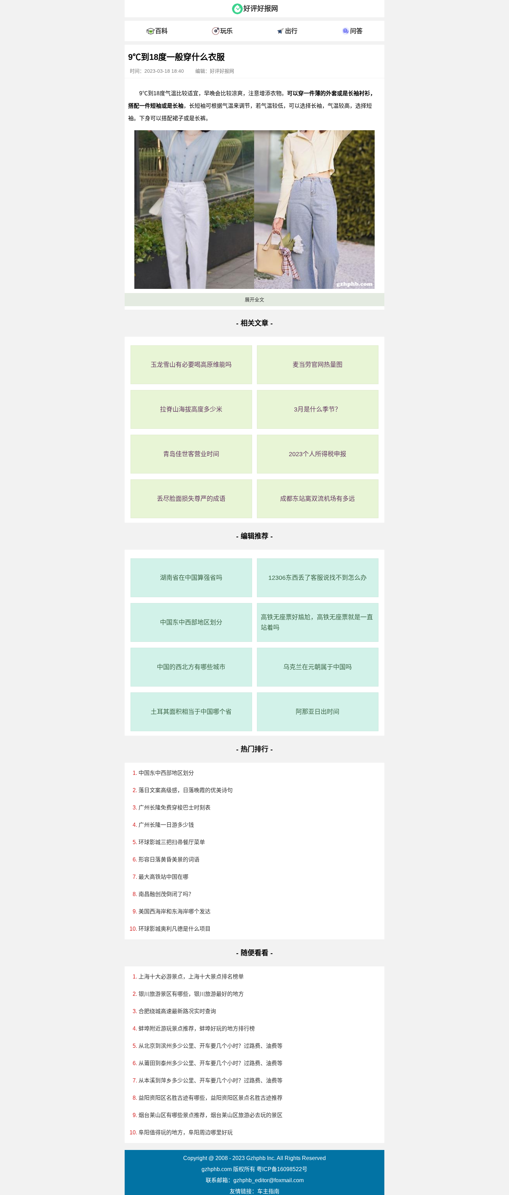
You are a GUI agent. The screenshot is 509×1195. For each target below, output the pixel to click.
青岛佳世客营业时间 (191, 454)
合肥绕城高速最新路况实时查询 (177, 1011)
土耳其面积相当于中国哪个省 (191, 711)
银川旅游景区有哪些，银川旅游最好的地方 (191, 994)
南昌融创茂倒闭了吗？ (166, 894)
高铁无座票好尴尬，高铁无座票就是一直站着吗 (317, 622)
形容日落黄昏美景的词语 (169, 859)
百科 (161, 31)
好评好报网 (260, 8)
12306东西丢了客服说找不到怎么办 (317, 577)
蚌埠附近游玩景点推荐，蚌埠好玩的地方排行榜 (197, 1029)
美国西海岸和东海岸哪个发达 (175, 911)
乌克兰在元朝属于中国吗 (317, 667)
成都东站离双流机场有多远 (317, 498)
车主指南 (268, 1191)
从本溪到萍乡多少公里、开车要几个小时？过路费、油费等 (211, 1080)
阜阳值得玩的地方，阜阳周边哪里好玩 (186, 1132)
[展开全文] (254, 46)
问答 (356, 31)
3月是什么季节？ (317, 409)
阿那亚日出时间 (317, 711)
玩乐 (226, 31)
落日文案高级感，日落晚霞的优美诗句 (186, 790)
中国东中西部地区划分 (191, 622)
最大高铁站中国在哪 (163, 877)
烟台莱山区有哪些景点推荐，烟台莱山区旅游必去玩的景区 (211, 1115)
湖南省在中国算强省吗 (191, 577)
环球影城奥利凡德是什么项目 (175, 929)
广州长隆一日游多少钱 (166, 825)
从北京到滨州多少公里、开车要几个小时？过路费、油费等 (211, 1046)
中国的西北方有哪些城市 (191, 667)
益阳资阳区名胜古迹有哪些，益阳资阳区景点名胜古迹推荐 (211, 1098)
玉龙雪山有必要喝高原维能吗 (191, 364)
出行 (291, 31)
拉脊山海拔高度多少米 (191, 409)
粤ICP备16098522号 (282, 1169)
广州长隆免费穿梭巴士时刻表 (175, 808)
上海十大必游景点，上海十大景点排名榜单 (191, 977)
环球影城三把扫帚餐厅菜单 (172, 842)
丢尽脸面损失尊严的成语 (191, 498)
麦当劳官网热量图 (317, 364)
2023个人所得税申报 (317, 454)
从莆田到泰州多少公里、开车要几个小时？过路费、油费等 (211, 1063)
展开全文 (254, 299)
